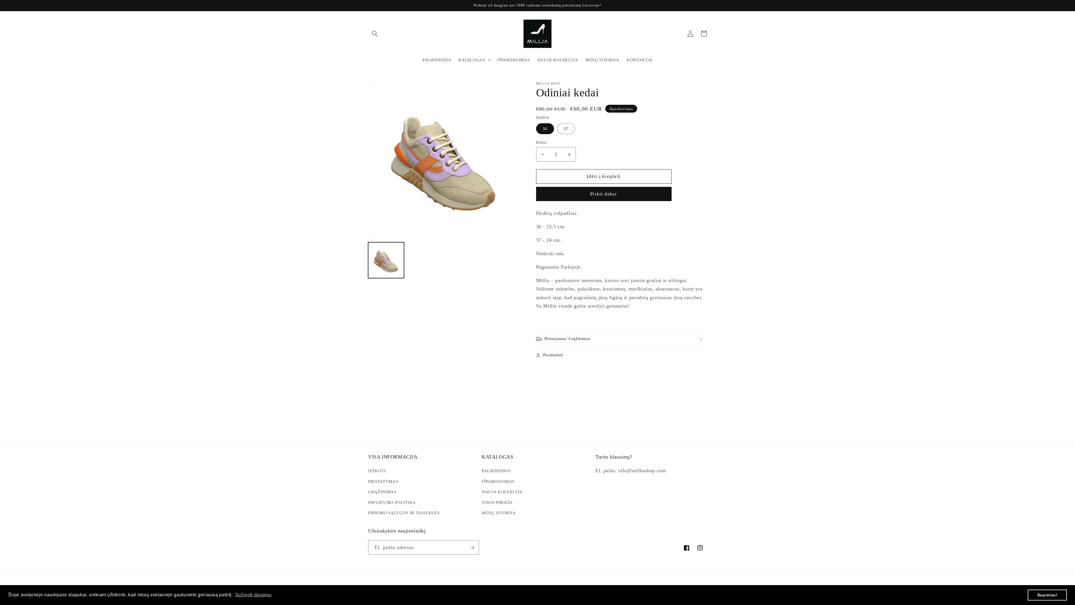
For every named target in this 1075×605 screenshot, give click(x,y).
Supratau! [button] (1047, 595)
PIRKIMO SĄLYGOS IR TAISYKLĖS (404, 512)
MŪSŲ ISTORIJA (499, 512)
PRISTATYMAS (383, 481)
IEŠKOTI (377, 470)
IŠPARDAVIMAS (498, 481)
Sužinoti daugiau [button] (253, 594)
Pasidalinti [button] (553, 354)
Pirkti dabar (603, 194)
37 (566, 128)
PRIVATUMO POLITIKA (392, 502)
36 (545, 128)
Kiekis (541, 142)
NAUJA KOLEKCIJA (502, 491)
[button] (375, 33)
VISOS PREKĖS (497, 502)
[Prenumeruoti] (472, 547)
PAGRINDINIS (496, 470)
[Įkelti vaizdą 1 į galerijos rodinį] (386, 260)
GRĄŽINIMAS (382, 491)
